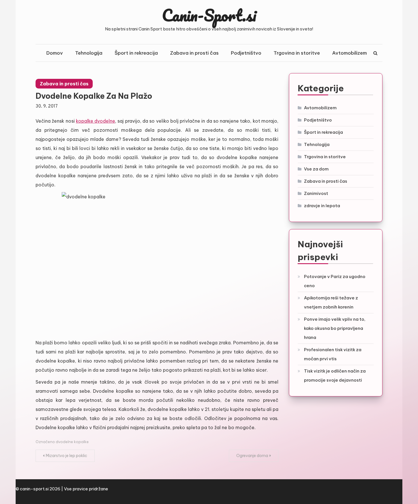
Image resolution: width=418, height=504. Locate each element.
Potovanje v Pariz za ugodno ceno (334, 281)
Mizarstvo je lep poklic (66, 455)
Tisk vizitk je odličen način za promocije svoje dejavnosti (335, 375)
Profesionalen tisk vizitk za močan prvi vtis (332, 354)
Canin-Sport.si (209, 15)
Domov (54, 53)
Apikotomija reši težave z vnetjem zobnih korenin (331, 302)
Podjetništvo (246, 53)
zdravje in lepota (322, 205)
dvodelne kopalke (72, 441)
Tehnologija (88, 53)
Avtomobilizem (349, 53)
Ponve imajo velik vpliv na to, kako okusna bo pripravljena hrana (334, 328)
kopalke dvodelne (95, 121)
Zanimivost (316, 193)
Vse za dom (316, 169)
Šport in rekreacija (136, 53)
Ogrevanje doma (252, 455)
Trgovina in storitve (297, 53)
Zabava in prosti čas (194, 53)
